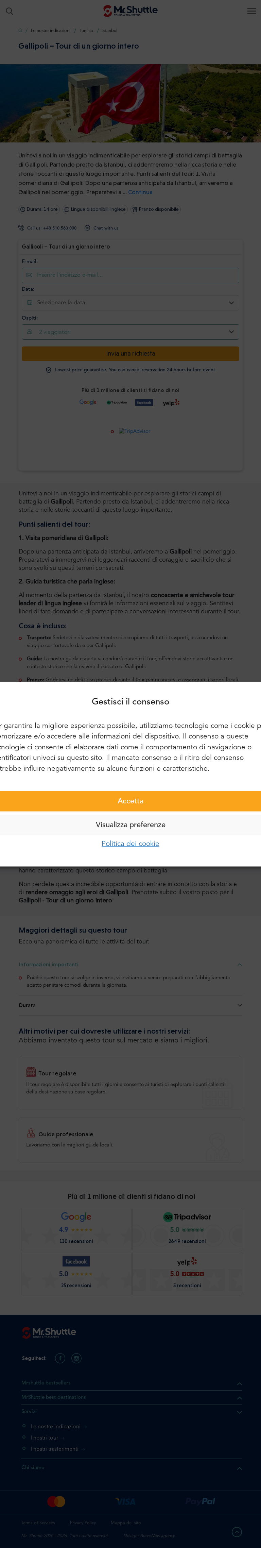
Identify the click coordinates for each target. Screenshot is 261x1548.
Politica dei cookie (130, 844)
